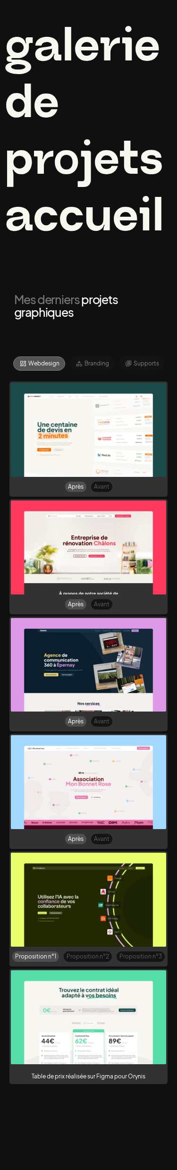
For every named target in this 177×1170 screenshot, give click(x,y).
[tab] (39, 363)
